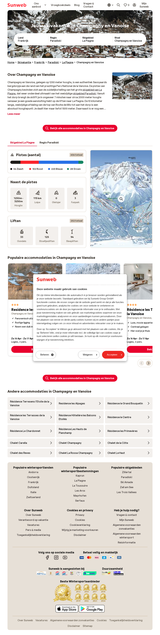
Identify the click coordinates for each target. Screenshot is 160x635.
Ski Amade (126, 482)
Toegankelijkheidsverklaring (33, 535)
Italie (33, 492)
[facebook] (47, 559)
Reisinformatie (126, 542)
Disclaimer (80, 535)
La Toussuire (80, 485)
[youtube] (65, 559)
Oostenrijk (33, 477)
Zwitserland (33, 497)
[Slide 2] (121, 244)
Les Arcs (80, 490)
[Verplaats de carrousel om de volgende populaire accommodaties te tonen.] (148, 363)
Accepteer (112, 354)
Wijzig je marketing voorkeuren (80, 529)
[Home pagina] (17, 5)
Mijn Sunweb (126, 519)
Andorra (33, 472)
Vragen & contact (126, 514)
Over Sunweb (33, 514)
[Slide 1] (118, 244)
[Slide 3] (123, 244)
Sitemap (87, 625)
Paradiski (126, 477)
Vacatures (33, 524)
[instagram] (56, 559)
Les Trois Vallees (127, 492)
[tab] (22, 142)
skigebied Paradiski (84, 93)
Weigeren (87, 354)
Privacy (80, 514)
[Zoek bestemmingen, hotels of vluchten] (118, 5)
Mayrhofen (79, 495)
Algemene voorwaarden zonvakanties (72, 620)
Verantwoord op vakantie (33, 519)
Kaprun (80, 475)
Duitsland (33, 487)
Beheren (44, 354)
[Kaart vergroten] (121, 198)
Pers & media (33, 529)
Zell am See (126, 487)
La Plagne (80, 480)
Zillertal (126, 472)
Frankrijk (33, 482)
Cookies (80, 519)
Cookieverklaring (80, 524)
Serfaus (80, 500)
